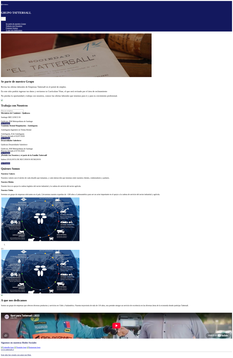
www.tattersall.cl (7, 350)
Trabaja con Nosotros (14, 26)
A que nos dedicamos (14, 30)
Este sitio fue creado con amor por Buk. (16, 355)
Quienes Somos (12, 28)
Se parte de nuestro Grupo (16, 24)
